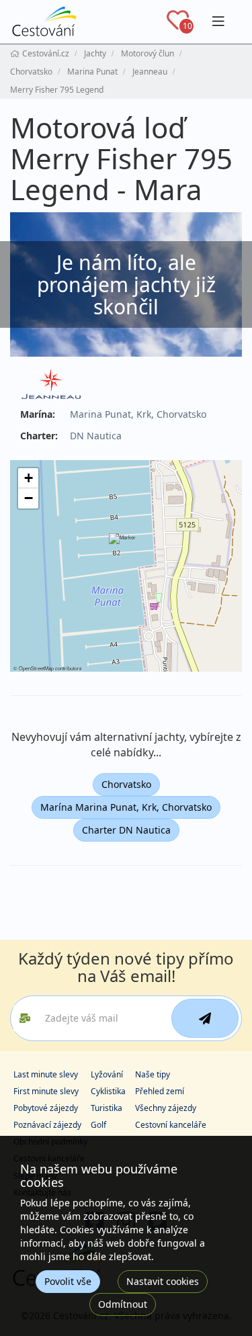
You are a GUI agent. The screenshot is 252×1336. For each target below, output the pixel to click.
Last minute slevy (45, 1074)
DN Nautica (96, 435)
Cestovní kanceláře (170, 1124)
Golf (98, 1124)
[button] (125, 549)
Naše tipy (152, 1074)
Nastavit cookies (162, 1281)
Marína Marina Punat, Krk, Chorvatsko (126, 807)
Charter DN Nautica (126, 829)
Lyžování (107, 1074)
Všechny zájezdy (165, 1108)
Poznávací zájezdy (47, 1124)
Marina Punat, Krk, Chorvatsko (138, 414)
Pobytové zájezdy (45, 1108)
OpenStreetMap (36, 668)
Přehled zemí (159, 1091)
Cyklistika (108, 1091)
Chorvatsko (126, 784)
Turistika (106, 1108)
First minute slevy (46, 1091)
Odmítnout (122, 1304)
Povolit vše (67, 1281)
